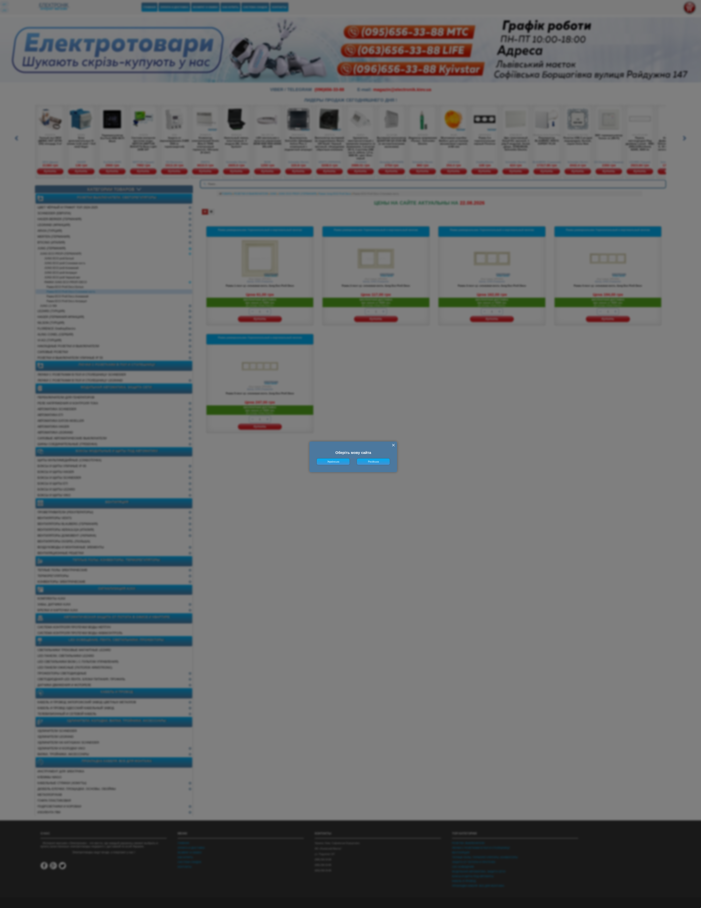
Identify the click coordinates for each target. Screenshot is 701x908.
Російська (373, 461)
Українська (333, 461)
